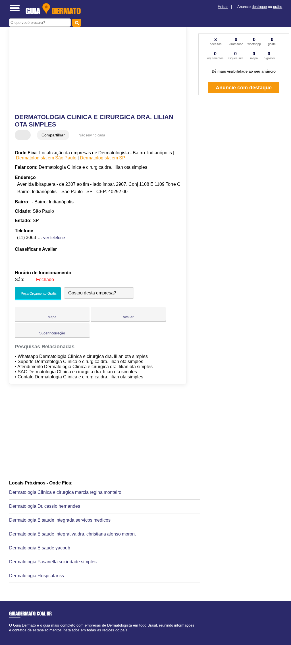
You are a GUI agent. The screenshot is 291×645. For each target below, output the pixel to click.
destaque (259, 7)
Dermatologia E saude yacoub (39, 547)
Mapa (52, 317)
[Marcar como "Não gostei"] (27, 135)
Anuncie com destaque (244, 87)
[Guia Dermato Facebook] (10, 635)
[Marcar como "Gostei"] (20, 135)
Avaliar (128, 317)
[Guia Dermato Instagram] (15, 635)
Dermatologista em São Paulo (46, 157)
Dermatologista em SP (102, 157)
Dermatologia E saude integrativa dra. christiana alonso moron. (72, 534)
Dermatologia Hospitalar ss (36, 575)
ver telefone (54, 237)
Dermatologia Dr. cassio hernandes (44, 506)
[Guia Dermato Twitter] (13, 635)
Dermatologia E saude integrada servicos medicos (60, 520)
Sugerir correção (52, 333)
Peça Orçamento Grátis (38, 294)
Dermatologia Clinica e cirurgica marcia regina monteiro (65, 492)
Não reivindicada (92, 135)
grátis (277, 7)
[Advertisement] (94, 70)
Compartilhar (53, 135)
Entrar (223, 7)
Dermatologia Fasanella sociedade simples (53, 561)
